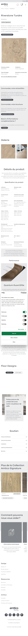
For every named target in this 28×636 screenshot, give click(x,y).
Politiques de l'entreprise (6, 603)
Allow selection (14, 337)
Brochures (3, 582)
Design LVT (3, 566)
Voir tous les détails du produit (8, 76)
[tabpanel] (14, 437)
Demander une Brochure (7, 114)
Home (2, 8)
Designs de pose (4, 569)
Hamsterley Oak (5, 495)
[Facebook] (6, 614)
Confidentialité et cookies (14, 619)
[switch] (25, 316)
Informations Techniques (6, 585)
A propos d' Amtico (5, 600)
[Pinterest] (21, 614)
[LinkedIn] (17, 614)
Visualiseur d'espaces (6, 571)
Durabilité (3, 589)
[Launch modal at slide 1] (25, 146)
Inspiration (3, 574)
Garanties (3, 587)
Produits (7, 8)
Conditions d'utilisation (14, 622)
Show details (21, 329)
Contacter (4, 127)
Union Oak (25, 495)
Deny (14, 342)
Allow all (14, 333)
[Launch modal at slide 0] (13, 146)
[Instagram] (10, 614)
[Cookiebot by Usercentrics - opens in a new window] (21, 293)
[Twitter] (14, 614)
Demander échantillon (7, 34)
